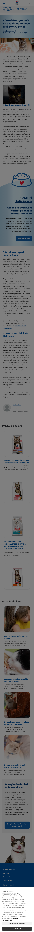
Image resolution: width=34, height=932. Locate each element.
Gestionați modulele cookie (17, 923)
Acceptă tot (17, 928)
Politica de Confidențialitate (10, 919)
